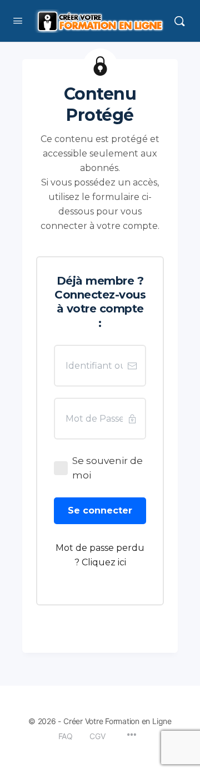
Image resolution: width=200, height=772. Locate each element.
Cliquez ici (104, 562)
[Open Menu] (17, 20)
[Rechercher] (179, 21)
